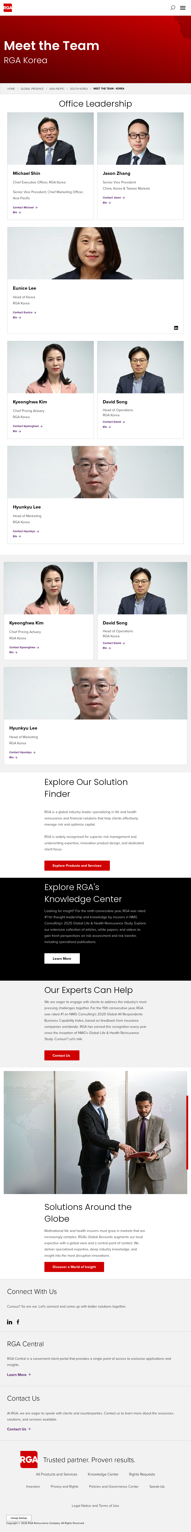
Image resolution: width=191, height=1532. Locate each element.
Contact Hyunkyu (24, 531)
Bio (17, 212)
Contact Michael (24, 207)
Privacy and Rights (65, 1486)
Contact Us (62, 1055)
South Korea (79, 88)
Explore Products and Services (77, 865)
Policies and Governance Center (114, 1486)
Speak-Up (157, 1486)
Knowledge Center (103, 1474)
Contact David (112, 422)
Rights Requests (142, 1474)
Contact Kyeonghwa (26, 426)
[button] (173, 7)
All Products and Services (56, 1474)
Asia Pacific (56, 88)
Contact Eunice (23, 312)
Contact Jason (112, 198)
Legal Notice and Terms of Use (95, 1505)
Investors (33, 1486)
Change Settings (19, 1518)
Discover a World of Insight (74, 1266)
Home (11, 88)
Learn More (62, 958)
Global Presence (32, 88)
